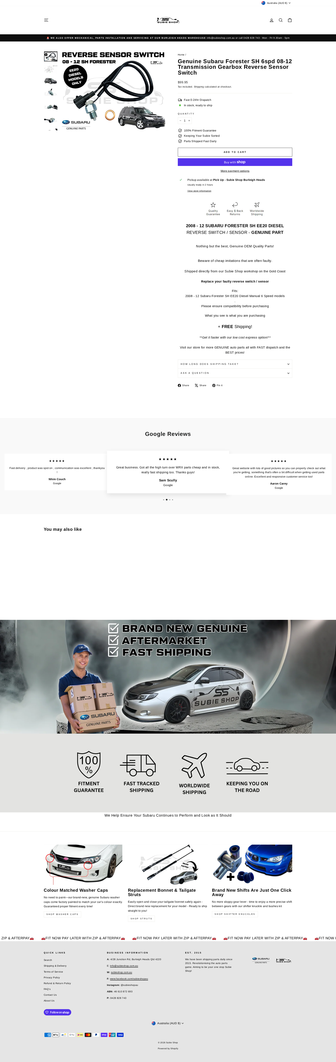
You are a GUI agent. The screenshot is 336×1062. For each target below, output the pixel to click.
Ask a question (195, 373)
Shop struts (141, 918)
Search (48, 960)
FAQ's (47, 989)
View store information (199, 191)
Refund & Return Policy (57, 983)
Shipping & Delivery (55, 965)
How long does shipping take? (210, 364)
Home (181, 54)
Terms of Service (53, 971)
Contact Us (50, 995)
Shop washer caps (62, 914)
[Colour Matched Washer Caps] (84, 865)
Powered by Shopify (168, 1048)
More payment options (235, 170)
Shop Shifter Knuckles (235, 914)
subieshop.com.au (121, 972)
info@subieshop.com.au (124, 965)
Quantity (186, 113)
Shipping (199, 86)
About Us (49, 1000)
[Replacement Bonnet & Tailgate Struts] (168, 865)
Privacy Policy (52, 977)
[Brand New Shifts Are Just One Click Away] (252, 865)
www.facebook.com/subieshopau (129, 978)
